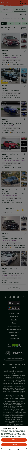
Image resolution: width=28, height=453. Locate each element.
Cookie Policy (9, 436)
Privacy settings (14, 449)
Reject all (14, 444)
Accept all (14, 440)
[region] (14, 439)
